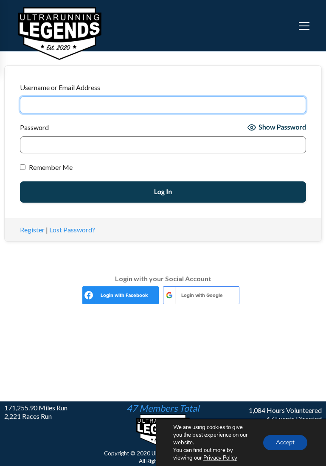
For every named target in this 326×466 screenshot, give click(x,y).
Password (34, 127)
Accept (285, 442)
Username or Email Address (60, 87)
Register (32, 230)
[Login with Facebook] (88, 295)
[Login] (287, 25)
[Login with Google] (169, 295)
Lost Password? (72, 230)
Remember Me (50, 167)
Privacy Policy (220, 458)
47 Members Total (163, 408)
